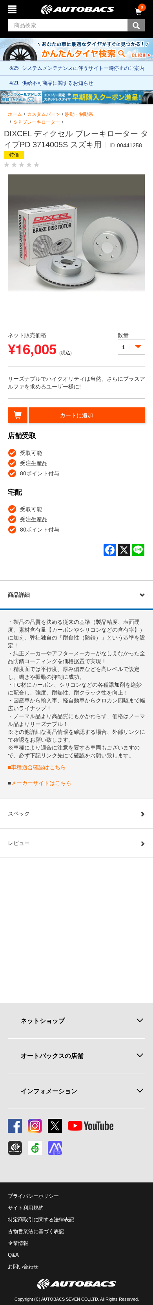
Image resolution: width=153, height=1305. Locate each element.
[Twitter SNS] (55, 1126)
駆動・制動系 (79, 114)
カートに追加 (76, 415)
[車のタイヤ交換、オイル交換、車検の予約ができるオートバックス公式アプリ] (15, 1148)
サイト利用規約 (26, 1208)
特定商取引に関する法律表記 (41, 1220)
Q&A (13, 1255)
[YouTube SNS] (90, 1126)
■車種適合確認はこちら (37, 767)
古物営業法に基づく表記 (36, 1231)
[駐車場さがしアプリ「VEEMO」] (35, 1148)
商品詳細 (19, 595)
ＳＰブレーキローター (36, 122)
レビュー (19, 843)
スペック (19, 813)
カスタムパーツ (43, 114)
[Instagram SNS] (35, 1126)
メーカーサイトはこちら (41, 783)
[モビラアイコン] (55, 1148)
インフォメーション (49, 1091)
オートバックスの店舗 (52, 1055)
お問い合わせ (23, 1267)
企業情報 (18, 1243)
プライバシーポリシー (33, 1196)
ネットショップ (43, 1020)
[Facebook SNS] (15, 1126)
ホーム (15, 114)
